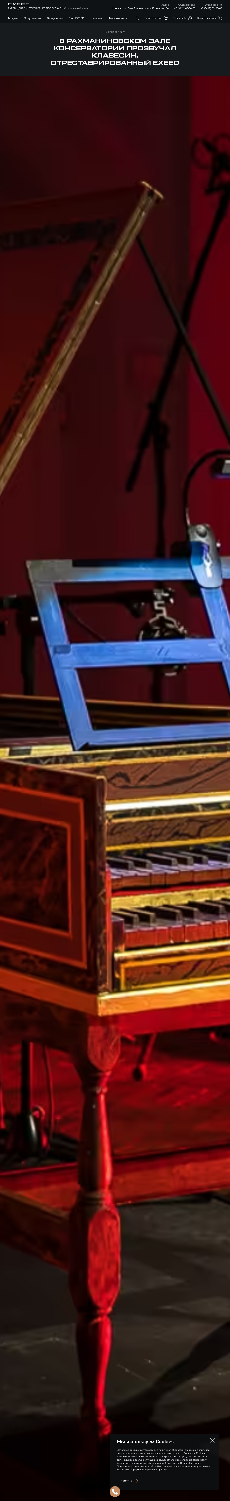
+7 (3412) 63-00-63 (211, 8)
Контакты (96, 18)
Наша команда (117, 18)
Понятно (126, 1481)
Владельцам (55, 18)
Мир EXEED (76, 18)
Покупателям (33, 18)
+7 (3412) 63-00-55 (184, 8)
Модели (13, 18)
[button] (212, 1440)
